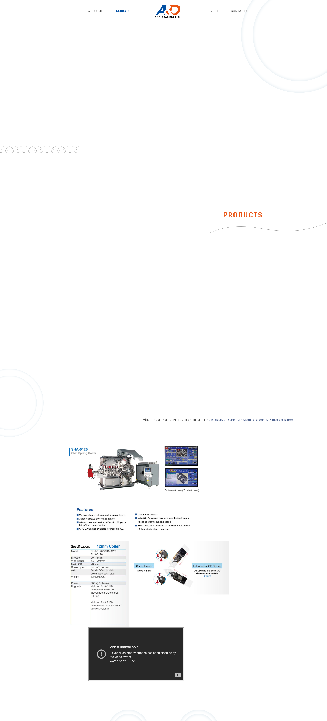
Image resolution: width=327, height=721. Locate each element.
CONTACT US (241, 11)
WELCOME (95, 11)
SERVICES (212, 11)
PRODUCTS (122, 11)
